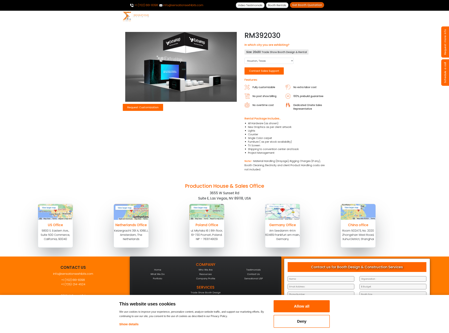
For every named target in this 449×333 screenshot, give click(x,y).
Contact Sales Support (264, 71)
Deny (301, 321)
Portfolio (157, 278)
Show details (129, 324)
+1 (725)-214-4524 (73, 284)
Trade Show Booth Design (206, 292)
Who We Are (206, 269)
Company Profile (205, 278)
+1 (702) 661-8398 (146, 5)
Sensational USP (253, 278)
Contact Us (253, 274)
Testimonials (253, 269)
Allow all (301, 306)
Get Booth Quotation (307, 5)
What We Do (157, 274)
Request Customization (143, 107)
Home (157, 269)
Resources (205, 274)
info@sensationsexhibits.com (183, 5)
